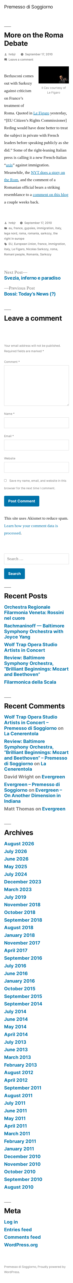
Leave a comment (21, 59)
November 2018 (22, 904)
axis (9, 165)
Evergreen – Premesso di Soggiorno (32, 787)
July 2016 (15, 966)
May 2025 (15, 866)
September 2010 (23, 1179)
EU (10, 244)
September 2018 (23, 920)
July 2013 (15, 1042)
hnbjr (12, 54)
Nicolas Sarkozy (37, 249)
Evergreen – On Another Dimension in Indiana (33, 795)
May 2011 (15, 1118)
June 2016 (16, 973)
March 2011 (17, 1133)
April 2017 (16, 950)
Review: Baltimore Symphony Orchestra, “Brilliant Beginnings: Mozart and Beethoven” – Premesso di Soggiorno (36, 752)
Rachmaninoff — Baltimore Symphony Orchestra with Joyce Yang (34, 631)
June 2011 (15, 1110)
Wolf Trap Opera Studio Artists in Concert (30, 647)
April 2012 (16, 1080)
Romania (32, 254)
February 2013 (20, 1065)
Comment (12, 362)
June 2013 (16, 1049)
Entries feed (18, 1229)
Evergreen (53, 777)
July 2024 (15, 874)
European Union (25, 244)
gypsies (29, 228)
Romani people (14, 254)
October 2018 (19, 912)
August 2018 (18, 927)
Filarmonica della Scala (30, 682)
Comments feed (22, 1237)
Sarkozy (45, 254)
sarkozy (46, 233)
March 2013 (17, 1057)
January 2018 (19, 935)
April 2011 (15, 1126)
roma (22, 233)
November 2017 (22, 943)
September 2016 (23, 958)
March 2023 (18, 889)
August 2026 (19, 843)
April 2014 (16, 1034)
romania (33, 233)
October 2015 (19, 988)
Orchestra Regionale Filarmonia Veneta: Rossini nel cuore (34, 612)
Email (9, 436)
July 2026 (15, 851)
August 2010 (19, 1187)
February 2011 (20, 1141)
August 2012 (18, 1072)
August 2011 (18, 1095)
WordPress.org (21, 1245)
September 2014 (23, 1004)
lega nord (10, 233)
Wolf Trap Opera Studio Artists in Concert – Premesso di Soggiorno (30, 722)
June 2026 (16, 859)
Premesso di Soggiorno (28, 7)
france (18, 228)
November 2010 (22, 1164)
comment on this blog (50, 194)
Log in (11, 1222)
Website (9, 458)
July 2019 (15, 897)
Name (9, 414)
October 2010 (20, 1171)
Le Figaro (41, 113)
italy (58, 228)
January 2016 (19, 981)
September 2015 (23, 996)
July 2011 (14, 1103)
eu (10, 228)
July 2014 (15, 1011)
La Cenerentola (21, 733)
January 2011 (19, 1149)
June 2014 (16, 1019)
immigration (45, 228)
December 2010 (22, 1156)
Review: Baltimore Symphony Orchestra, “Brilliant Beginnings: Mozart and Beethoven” (36, 666)
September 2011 (22, 1088)
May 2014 (15, 1026)
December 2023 (22, 882)
